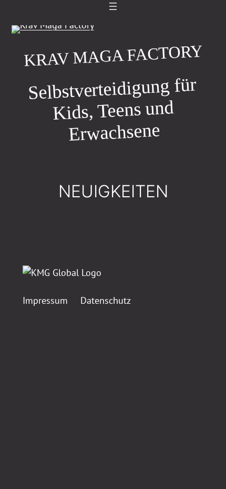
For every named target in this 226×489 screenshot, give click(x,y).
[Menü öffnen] (113, 6)
